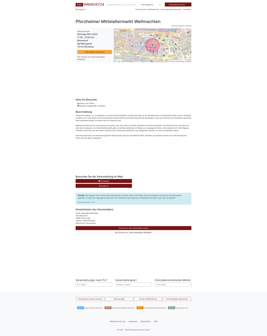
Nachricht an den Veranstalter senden (133, 228)
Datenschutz (146, 321)
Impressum (133, 321)
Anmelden (187, 9)
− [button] (188, 57)
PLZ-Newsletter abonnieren (177, 299)
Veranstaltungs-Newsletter (171, 9)
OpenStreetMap (180, 61)
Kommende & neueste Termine (90, 299)
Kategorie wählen (123, 284)
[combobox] (150, 5)
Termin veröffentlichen (148, 299)
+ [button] (188, 54)
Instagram (81, 9)
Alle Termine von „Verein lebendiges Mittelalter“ (133, 232)
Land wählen (161, 284)
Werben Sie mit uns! (117, 321)
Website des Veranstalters (86, 223)
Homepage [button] (104, 181)
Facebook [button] (104, 186)
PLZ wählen (81, 284)
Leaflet (172, 61)
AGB (155, 321)
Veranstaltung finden (177, 4)
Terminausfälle (119, 299)
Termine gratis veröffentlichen (147, 9)
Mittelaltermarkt (83, 31)
